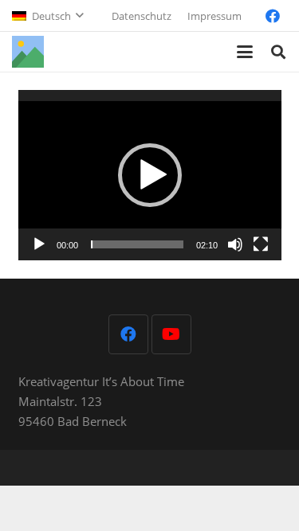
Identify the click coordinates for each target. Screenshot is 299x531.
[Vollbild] (261, 244)
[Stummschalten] (235, 244)
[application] (149, 175)
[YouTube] (171, 334)
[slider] (137, 244)
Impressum (214, 16)
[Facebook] (272, 16)
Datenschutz (141, 16)
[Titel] (28, 52)
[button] (47, 16)
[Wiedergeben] (39, 244)
